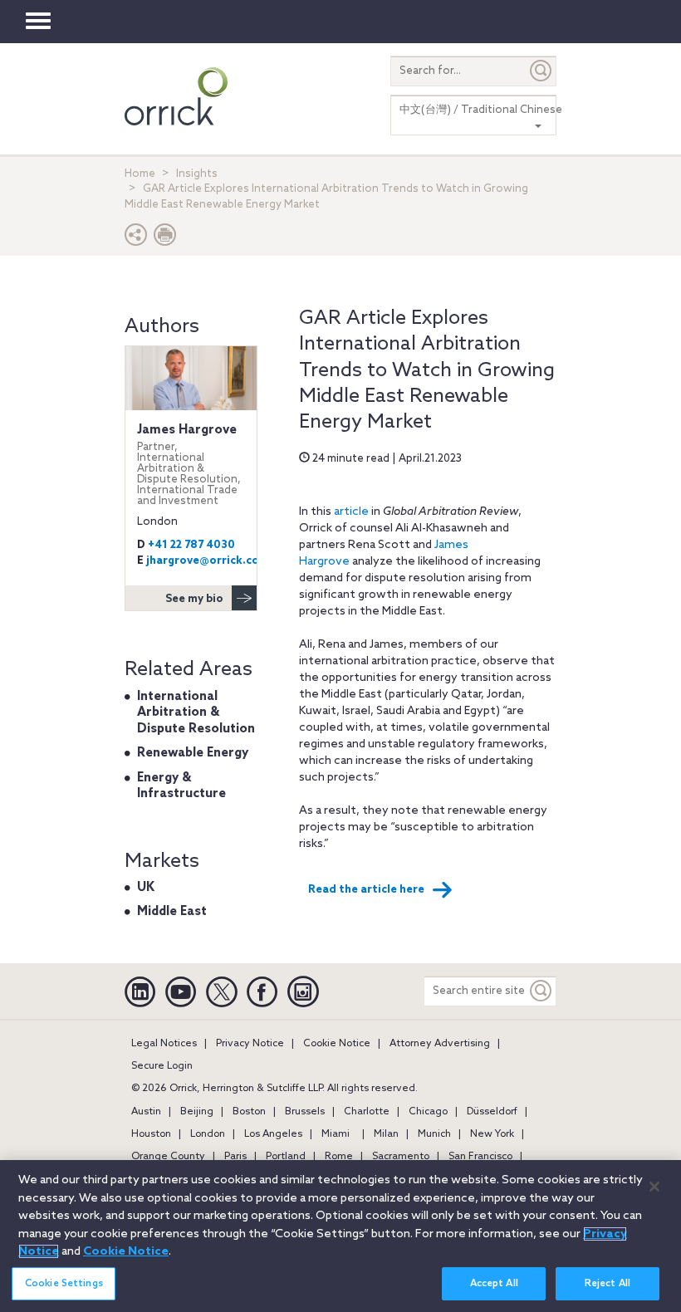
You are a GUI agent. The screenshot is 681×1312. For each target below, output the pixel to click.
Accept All (494, 1284)
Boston (249, 1112)
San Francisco (480, 1157)
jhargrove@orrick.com (207, 561)
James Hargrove (189, 465)
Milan (386, 1134)
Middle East (172, 911)
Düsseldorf (492, 1112)
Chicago (428, 1112)
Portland (286, 1157)
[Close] (654, 1186)
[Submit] (541, 71)
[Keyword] (541, 991)
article (351, 512)
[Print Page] (165, 238)
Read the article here (366, 890)
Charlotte (366, 1112)
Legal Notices (164, 1044)
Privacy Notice (250, 1044)
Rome (339, 1157)
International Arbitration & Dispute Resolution (196, 713)
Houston (151, 1134)
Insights (197, 174)
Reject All (607, 1284)
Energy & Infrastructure (181, 786)
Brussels (305, 1112)
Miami (335, 1134)
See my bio (194, 599)
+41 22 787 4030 (191, 545)
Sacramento (400, 1157)
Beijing (196, 1112)
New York (492, 1134)
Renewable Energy (192, 753)
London (207, 1134)
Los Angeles (273, 1134)
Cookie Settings (64, 1284)
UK (145, 887)
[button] (136, 238)
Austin (146, 1112)
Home (140, 174)
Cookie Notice (336, 1044)
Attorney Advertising (439, 1044)
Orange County (168, 1157)
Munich (434, 1134)
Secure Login (162, 1066)
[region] (340, 1236)
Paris (235, 1157)
